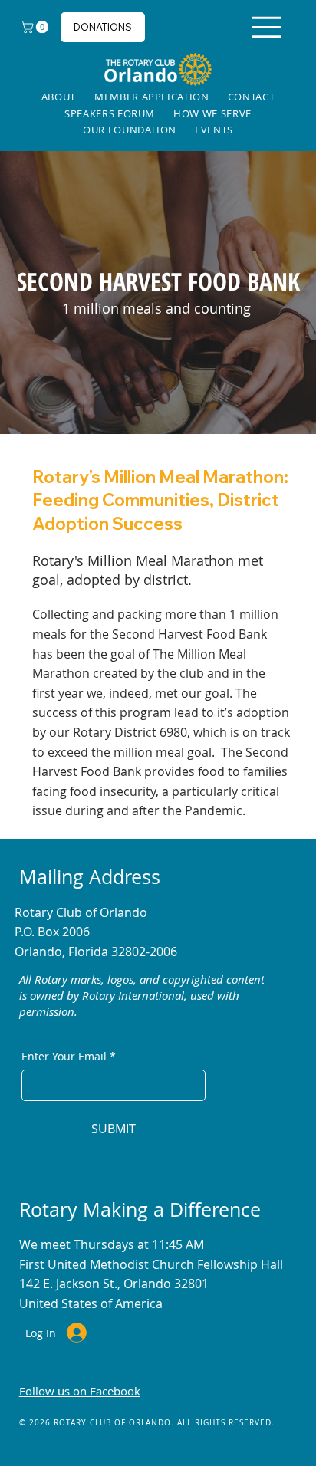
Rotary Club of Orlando (81, 912)
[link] (36, 27)
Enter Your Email (68, 1056)
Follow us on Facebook (79, 1391)
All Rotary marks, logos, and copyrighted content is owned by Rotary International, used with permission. (142, 995)
